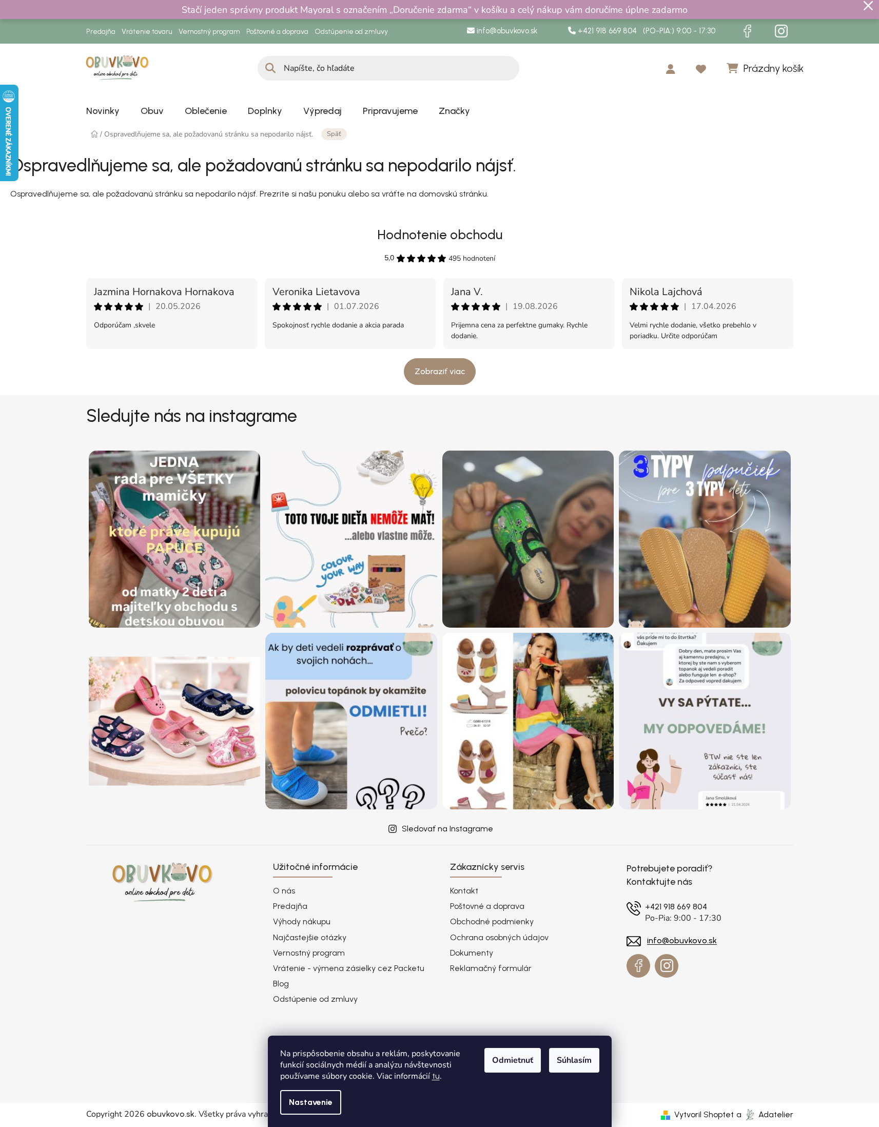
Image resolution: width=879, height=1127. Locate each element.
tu (436, 1076)
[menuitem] (103, 110)
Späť (334, 134)
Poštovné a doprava (277, 31)
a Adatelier (764, 1114)
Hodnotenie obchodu (439, 234)
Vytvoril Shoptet (704, 1114)
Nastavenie (311, 1102)
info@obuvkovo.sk (506, 30)
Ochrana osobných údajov (499, 937)
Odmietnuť (512, 1060)
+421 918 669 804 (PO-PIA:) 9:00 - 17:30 (645, 30)
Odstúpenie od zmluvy (351, 31)
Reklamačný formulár (491, 968)
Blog (281, 983)
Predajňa (100, 31)
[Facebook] (747, 31)
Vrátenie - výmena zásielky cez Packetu (348, 968)
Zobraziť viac (440, 371)
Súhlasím (574, 1060)
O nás (284, 891)
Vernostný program (209, 31)
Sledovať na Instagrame (447, 828)
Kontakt (464, 891)
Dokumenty (471, 953)
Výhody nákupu (301, 921)
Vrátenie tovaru (147, 31)
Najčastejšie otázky (309, 937)
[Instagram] (781, 31)
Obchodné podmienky (492, 921)
